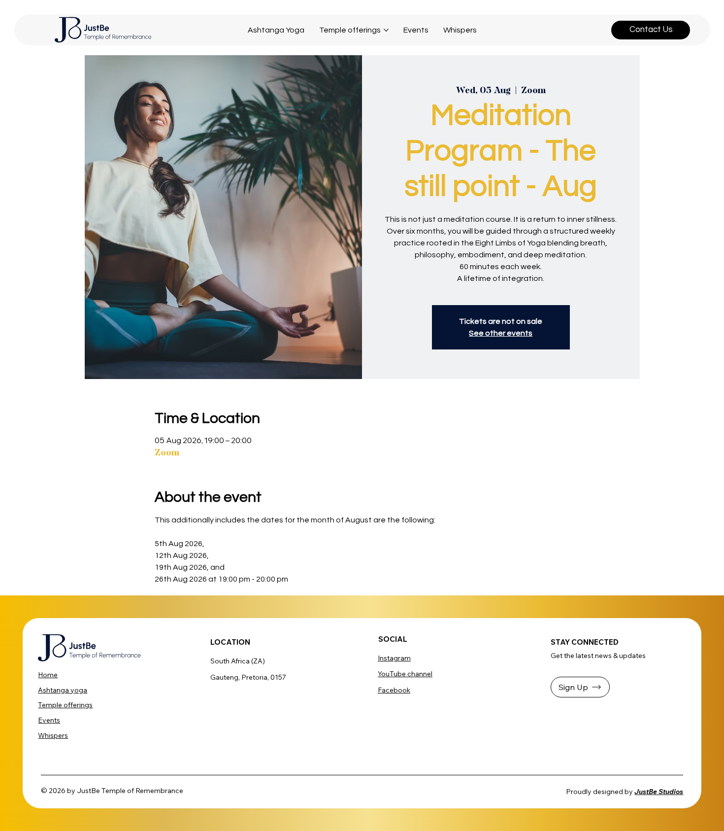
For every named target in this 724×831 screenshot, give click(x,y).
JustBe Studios (658, 791)
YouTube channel (405, 673)
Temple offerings (65, 704)
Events (49, 720)
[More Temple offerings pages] (386, 30)
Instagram (394, 658)
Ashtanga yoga (62, 690)
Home (48, 674)
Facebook (394, 690)
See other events (500, 333)
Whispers (53, 735)
